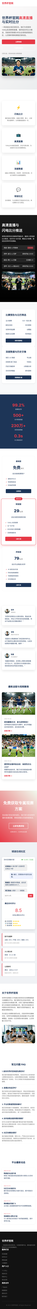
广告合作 (4, 1287)
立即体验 (18, 42)
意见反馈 (4, 1279)
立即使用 (18, 491)
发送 (30, 895)
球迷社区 (4, 1273)
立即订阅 (18, 539)
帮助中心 (4, 1276)
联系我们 (4, 1296)
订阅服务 (4, 1263)
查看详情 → (8, 731)
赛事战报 (4, 1260)
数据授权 (4, 1290)
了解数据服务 (18, 48)
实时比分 (4, 1257)
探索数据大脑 (18, 377)
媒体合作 (4, 1293)
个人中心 (4, 1270)
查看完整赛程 (18, 340)
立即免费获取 (18, 826)
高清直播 (4, 1254)
